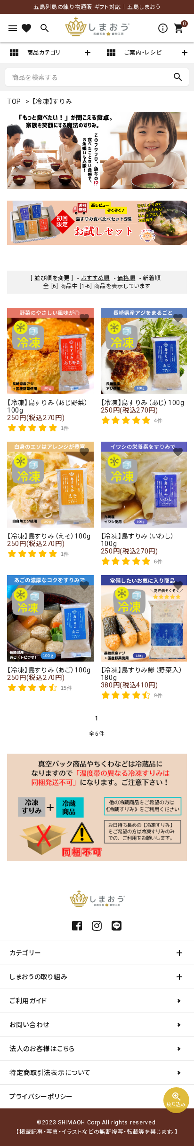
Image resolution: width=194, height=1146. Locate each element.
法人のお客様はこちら (42, 1048)
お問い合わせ (29, 1025)
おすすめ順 (95, 278)
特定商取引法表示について (49, 1072)
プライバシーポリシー (41, 1096)
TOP (14, 101)
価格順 (126, 278)
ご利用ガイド (28, 1001)
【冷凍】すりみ (52, 101)
